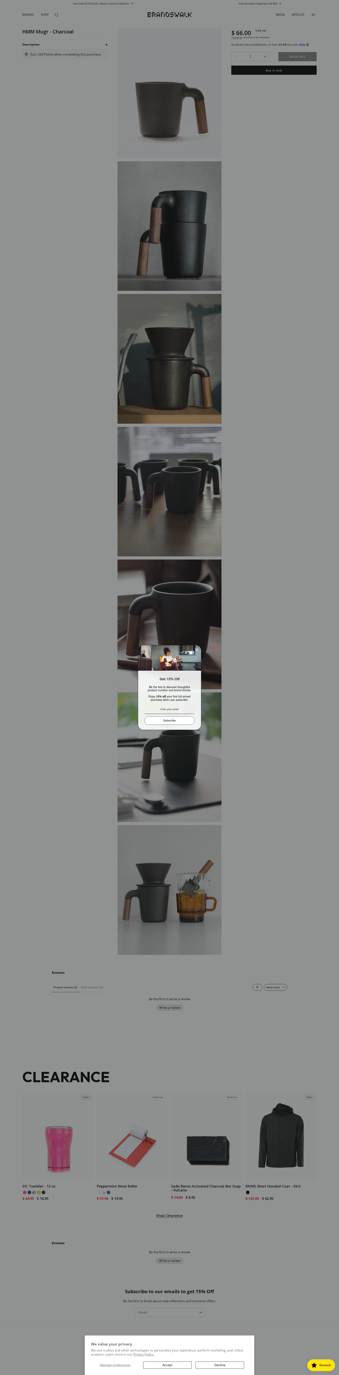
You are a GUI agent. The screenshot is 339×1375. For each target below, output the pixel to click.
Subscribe (169, 720)
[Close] (196, 649)
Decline (219, 1365)
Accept (167, 1365)
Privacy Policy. (143, 1354)
